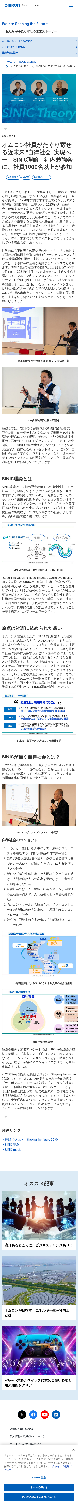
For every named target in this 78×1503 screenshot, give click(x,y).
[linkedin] (56, 1414)
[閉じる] (73, 1450)
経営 (27, 177)
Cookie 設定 (39, 1477)
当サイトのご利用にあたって (27, 1443)
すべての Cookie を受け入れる (39, 1497)
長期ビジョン (42, 177)
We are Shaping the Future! (25, 23)
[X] (22, 1414)
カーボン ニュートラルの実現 (17, 41)
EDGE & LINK (27, 61)
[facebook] (33, 1414)
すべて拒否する (39, 1487)
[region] (39, 1474)
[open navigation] (71, 5)
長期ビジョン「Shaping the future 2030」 (33, 1139)
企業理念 (14, 177)
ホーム (8, 61)
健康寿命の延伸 (10, 52)
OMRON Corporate (21, 1428)
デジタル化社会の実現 (13, 47)
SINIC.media (13, 1150)
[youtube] (45, 1414)
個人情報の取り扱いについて (27, 1436)
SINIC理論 (12, 1144)
